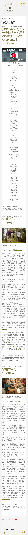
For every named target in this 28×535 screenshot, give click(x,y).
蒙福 (14, 360)
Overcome (19, 208)
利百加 (14, 358)
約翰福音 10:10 (14, 346)
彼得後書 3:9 (7, 342)
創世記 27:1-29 (17, 401)
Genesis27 (16, 357)
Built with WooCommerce (8, 529)
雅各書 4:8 (18, 349)
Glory (15, 208)
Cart (21, 532)
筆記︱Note (18, 355)
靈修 (17, 206)
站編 (16, 26)
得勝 (16, 209)
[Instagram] (9, 519)
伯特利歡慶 (8, 209)
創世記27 (18, 358)
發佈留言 (20, 26)
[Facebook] (6, 519)
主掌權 (21, 357)
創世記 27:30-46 (18, 250)
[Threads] (13, 519)
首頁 (5, 18)
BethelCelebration (9, 208)
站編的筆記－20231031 (10, 220)
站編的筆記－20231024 (10, 370)
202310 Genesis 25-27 (9, 355)
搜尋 (14, 532)
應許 (7, 360)
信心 (11, 358)
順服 (17, 360)
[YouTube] (16, 519)
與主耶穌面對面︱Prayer (10, 206)
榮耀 (18, 209)
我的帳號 (4, 532)
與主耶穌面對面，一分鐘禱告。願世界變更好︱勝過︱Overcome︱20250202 (13, 36)
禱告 (21, 209)
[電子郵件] (3, 519)
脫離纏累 (11, 360)
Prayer (3, 209)
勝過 (13, 209)
